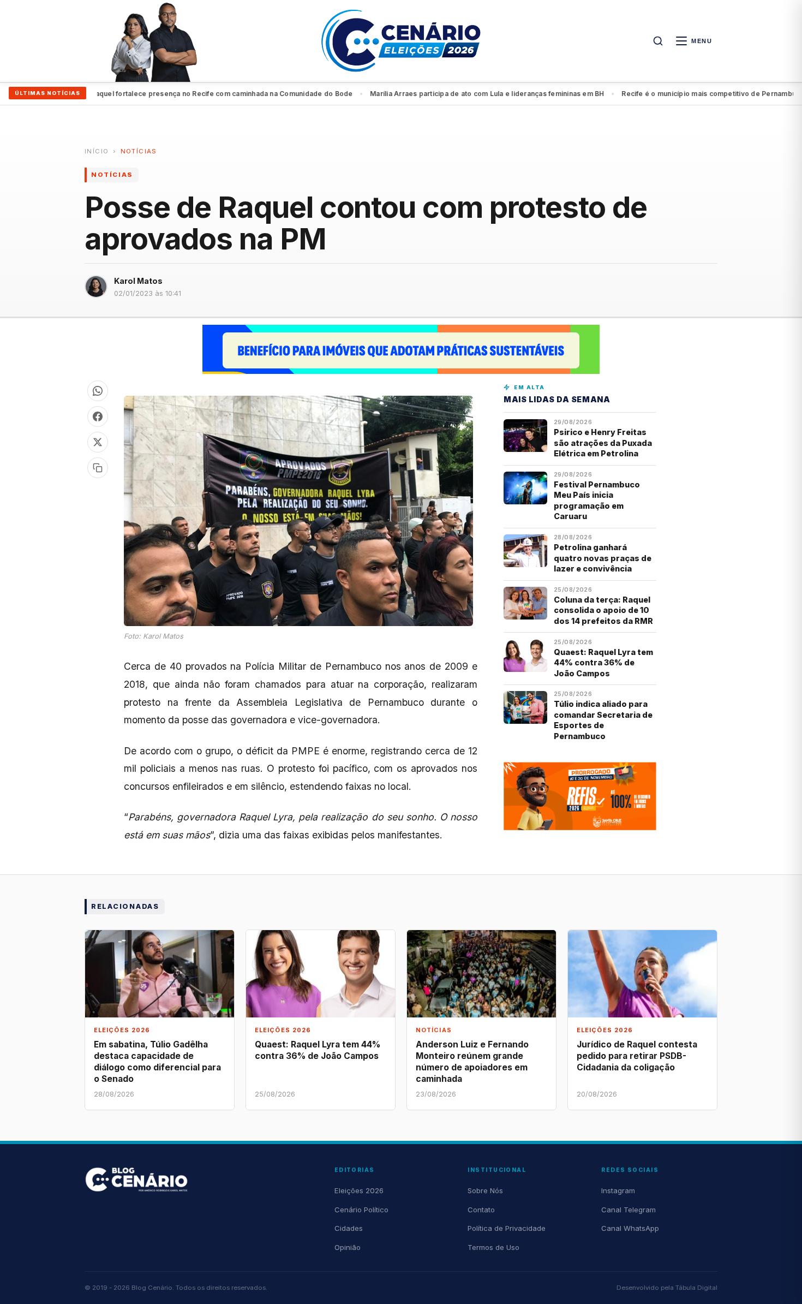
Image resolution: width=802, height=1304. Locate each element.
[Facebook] (97, 416)
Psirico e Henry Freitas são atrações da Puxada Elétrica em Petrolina (603, 442)
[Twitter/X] (97, 442)
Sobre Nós (485, 1190)
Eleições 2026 (359, 1190)
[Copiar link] (97, 467)
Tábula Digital (696, 1287)
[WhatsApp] (97, 390)
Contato (481, 1209)
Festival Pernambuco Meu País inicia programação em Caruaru (597, 500)
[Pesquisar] (658, 41)
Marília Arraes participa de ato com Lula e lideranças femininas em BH (250, 94)
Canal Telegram (628, 1209)
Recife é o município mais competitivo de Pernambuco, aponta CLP (497, 94)
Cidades (348, 1228)
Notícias (139, 151)
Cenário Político (361, 1209)
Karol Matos (138, 280)
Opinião (347, 1247)
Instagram (618, 1190)
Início (97, 151)
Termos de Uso (493, 1247)
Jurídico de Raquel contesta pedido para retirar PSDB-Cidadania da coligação (637, 1056)
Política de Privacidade (507, 1228)
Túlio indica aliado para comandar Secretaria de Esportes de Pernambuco (603, 719)
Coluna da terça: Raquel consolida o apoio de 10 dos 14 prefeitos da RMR (603, 610)
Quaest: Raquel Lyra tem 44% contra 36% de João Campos (603, 662)
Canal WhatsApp (630, 1228)
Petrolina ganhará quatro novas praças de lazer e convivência (602, 558)
